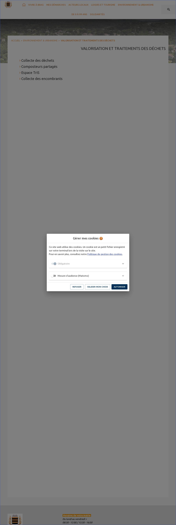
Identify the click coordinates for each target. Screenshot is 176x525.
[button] (88, 263)
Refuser (76, 287)
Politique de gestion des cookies (104, 254)
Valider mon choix (97, 287)
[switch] (52, 275)
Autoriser (119, 287)
